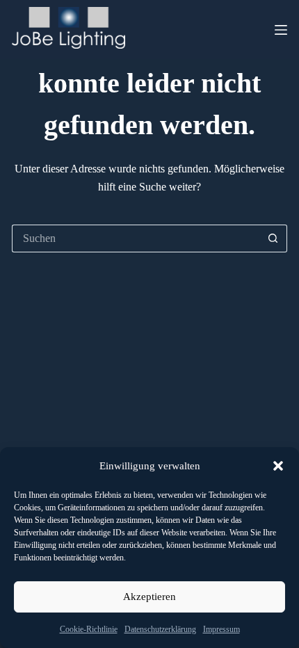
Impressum (221, 629)
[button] (278, 466)
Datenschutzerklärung (160, 629)
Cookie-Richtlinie (89, 629)
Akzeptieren (149, 596)
